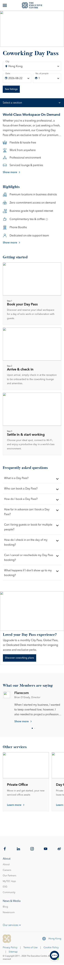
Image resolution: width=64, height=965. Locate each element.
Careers (7, 870)
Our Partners (9, 876)
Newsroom (9, 912)
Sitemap (13, 952)
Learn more (14, 805)
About (6, 864)
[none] (17, 78)
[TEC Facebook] (5, 849)
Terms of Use (30, 947)
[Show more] (5, 5)
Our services (10, 925)
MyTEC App (9, 881)
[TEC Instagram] (32, 849)
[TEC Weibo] (59, 849)
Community (9, 892)
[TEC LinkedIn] (18, 849)
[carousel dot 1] (32, 728)
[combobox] (32, 66)
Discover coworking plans (19, 658)
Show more (10, 172)
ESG (5, 887)
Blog (5, 907)
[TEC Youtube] (46, 849)
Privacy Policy (10, 947)
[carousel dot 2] (34, 728)
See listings (11, 89)
